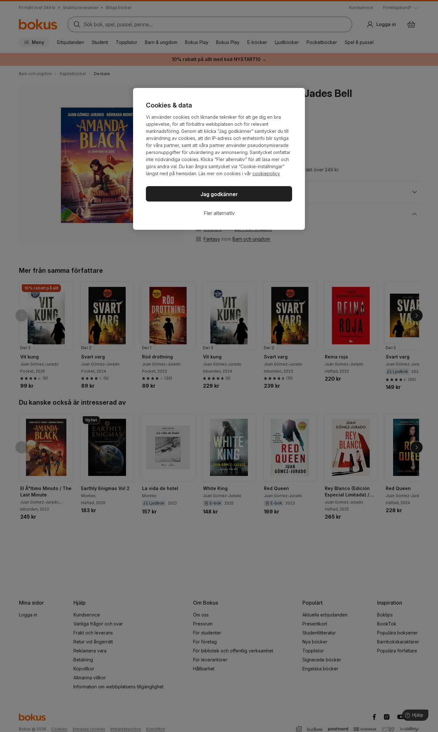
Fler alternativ (219, 213)
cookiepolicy (266, 173)
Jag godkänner (219, 194)
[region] (219, 159)
